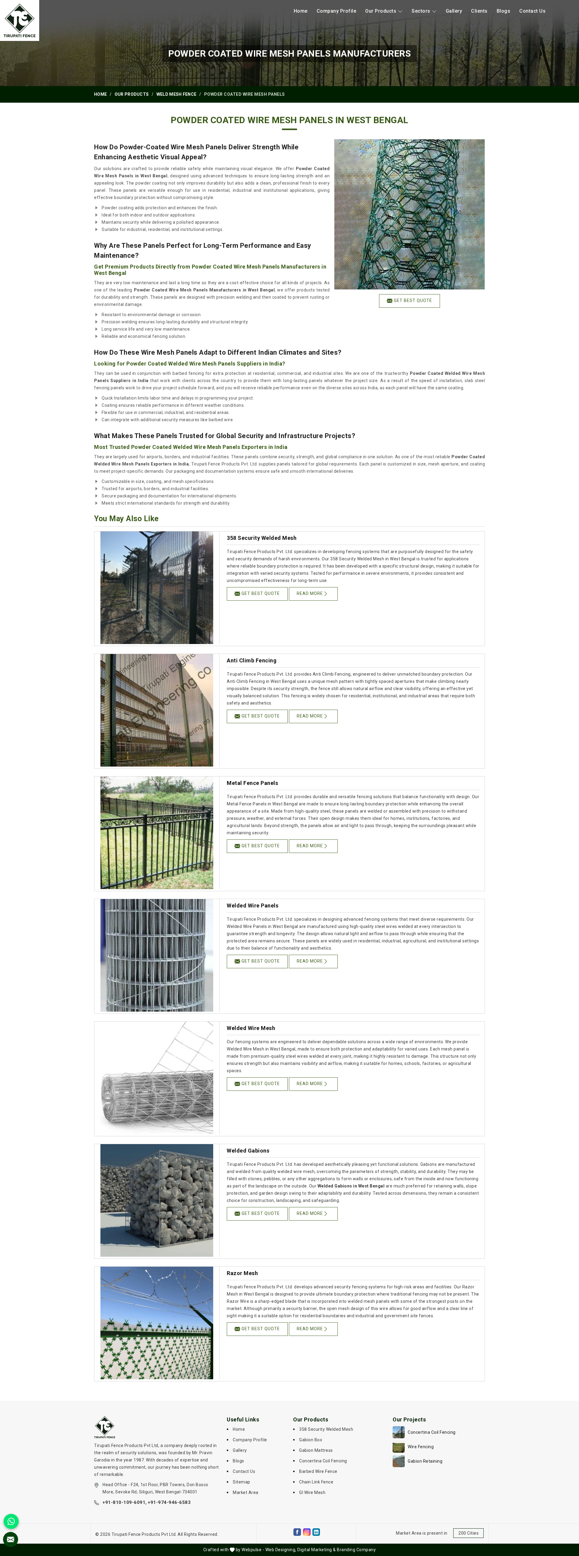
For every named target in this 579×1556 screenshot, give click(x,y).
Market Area (245, 1492)
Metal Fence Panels (252, 783)
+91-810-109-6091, (125, 1502)
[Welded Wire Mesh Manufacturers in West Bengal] (156, 1078)
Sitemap (241, 1482)
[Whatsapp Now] (11, 1521)
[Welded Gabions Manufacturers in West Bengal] (156, 1200)
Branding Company (356, 1549)
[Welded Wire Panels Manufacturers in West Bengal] (156, 955)
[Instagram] (307, 1532)
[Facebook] (297, 1532)
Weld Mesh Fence (177, 94)
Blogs (504, 11)
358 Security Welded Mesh (261, 538)
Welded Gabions (248, 1150)
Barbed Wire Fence (318, 1471)
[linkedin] (316, 1532)
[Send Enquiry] (10, 1539)
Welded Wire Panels (252, 905)
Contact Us (532, 11)
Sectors (421, 11)
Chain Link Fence (316, 1482)
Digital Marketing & (316, 1549)
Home (301, 11)
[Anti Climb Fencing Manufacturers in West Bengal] (156, 710)
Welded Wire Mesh (251, 1028)
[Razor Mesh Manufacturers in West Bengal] (156, 1323)
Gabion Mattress (316, 1450)
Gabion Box (310, 1439)
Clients (479, 11)
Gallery (454, 11)
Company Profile (336, 11)
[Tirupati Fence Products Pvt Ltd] (19, 20)
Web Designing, (280, 1549)
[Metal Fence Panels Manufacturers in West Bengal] (156, 832)
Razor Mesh (242, 1273)
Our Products (380, 11)
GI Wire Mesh (312, 1492)
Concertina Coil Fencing (323, 1460)
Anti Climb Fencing (252, 660)
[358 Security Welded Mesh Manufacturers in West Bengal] (156, 587)
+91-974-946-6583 (169, 1502)
